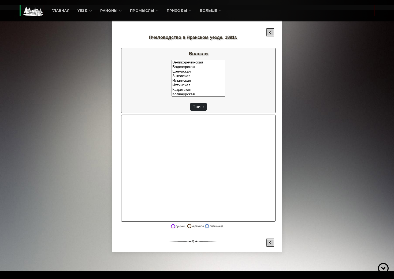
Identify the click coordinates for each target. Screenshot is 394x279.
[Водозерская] (198, 67)
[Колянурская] (198, 94)
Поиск (198, 106)
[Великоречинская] (198, 62)
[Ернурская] (198, 71)
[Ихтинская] (198, 85)
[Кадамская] (198, 89)
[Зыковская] (198, 76)
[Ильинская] (198, 80)
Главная (60, 10)
